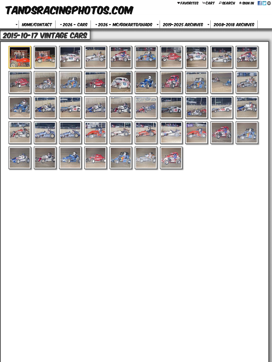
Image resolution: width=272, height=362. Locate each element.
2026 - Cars (75, 24)
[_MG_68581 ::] (20, 107)
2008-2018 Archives (234, 24)
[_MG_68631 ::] (146, 107)
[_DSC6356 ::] (20, 57)
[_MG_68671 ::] (247, 107)
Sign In (248, 2)
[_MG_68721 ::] (121, 133)
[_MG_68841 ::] (196, 133)
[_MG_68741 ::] (171, 133)
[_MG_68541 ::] (196, 82)
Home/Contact (37, 24)
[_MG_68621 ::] (121, 107)
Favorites (189, 2)
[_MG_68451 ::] (247, 57)
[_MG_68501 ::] (121, 82)
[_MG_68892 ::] (45, 158)
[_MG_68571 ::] (247, 82)
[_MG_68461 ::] (20, 82)
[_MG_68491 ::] (95, 82)
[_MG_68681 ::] (20, 133)
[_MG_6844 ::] (222, 57)
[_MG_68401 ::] (121, 57)
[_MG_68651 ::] (196, 107)
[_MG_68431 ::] (196, 57)
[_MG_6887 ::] (247, 133)
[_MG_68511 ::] (146, 82)
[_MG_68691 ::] (45, 133)
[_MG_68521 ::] (171, 82)
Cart (210, 2)
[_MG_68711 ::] (95, 133)
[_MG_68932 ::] (146, 158)
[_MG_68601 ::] (70, 107)
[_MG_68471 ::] (45, 82)
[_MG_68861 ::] (222, 133)
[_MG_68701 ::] (70, 133)
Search (228, 2)
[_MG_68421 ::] (171, 57)
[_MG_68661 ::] (222, 107)
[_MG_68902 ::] (70, 158)
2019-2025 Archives (183, 24)
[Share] (264, 2)
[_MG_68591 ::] (45, 107)
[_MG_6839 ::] (95, 57)
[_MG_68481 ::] (70, 82)
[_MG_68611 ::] (95, 107)
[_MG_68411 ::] (146, 57)
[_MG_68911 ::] (95, 158)
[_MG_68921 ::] (121, 158)
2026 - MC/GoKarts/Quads (125, 24)
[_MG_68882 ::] (20, 158)
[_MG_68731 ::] (146, 133)
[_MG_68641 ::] (171, 107)
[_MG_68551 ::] (222, 82)
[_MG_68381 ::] (70, 57)
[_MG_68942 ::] (171, 158)
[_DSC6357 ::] (45, 57)
